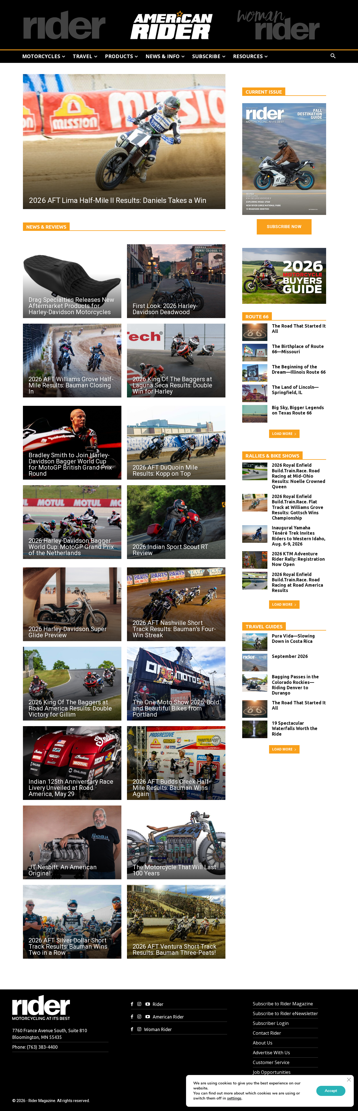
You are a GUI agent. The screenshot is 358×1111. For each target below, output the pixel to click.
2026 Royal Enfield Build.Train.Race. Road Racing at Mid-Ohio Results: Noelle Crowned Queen (298, 476)
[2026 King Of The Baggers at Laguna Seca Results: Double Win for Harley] (176, 360)
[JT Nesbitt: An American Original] (72, 842)
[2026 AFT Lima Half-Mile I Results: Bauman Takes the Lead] (146, 141)
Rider (158, 1004)
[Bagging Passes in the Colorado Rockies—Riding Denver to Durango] (254, 683)
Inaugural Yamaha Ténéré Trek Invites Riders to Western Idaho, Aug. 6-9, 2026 (298, 535)
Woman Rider (158, 1029)
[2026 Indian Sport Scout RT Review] (176, 522)
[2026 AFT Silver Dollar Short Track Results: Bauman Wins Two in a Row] (72, 922)
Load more (282, 433)
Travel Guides (264, 626)
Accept (331, 1090)
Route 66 (257, 316)
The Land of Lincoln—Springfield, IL (295, 390)
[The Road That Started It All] (254, 332)
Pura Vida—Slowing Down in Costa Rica (293, 638)
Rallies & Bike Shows (272, 455)
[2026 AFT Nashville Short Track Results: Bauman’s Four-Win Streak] (176, 604)
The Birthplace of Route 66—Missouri (298, 349)
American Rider (168, 1016)
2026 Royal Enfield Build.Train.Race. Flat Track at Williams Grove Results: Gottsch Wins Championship (297, 507)
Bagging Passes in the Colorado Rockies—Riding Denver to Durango (295, 684)
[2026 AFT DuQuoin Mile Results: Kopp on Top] (176, 443)
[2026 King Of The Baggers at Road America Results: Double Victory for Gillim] (72, 684)
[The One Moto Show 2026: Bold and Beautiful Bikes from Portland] (176, 684)
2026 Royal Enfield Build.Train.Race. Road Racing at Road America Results (297, 582)
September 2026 (290, 656)
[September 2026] (254, 662)
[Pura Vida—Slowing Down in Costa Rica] (254, 642)
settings (234, 1098)
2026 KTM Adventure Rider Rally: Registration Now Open (298, 559)
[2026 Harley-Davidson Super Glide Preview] (72, 604)
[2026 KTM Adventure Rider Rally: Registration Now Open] (254, 560)
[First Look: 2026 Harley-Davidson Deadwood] (176, 281)
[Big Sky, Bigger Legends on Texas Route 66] (254, 414)
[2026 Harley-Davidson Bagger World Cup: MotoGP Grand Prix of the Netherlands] (72, 522)
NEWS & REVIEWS (46, 226)
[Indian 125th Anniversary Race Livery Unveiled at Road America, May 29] (72, 763)
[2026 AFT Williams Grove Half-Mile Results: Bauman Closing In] (72, 360)
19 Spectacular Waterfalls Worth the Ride (294, 728)
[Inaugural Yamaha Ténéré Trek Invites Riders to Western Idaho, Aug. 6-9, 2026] (254, 534)
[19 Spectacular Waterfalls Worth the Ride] (254, 729)
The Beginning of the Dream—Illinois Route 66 (299, 369)
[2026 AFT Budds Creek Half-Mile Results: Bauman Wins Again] (176, 763)
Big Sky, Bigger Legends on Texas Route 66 (298, 410)
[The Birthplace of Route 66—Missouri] (254, 352)
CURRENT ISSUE (264, 91)
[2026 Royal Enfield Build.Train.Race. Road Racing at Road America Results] (254, 580)
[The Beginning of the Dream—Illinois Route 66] (254, 373)
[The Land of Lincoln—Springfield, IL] (254, 393)
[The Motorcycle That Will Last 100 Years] (176, 842)
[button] (333, 56)
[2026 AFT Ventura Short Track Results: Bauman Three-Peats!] (176, 922)
